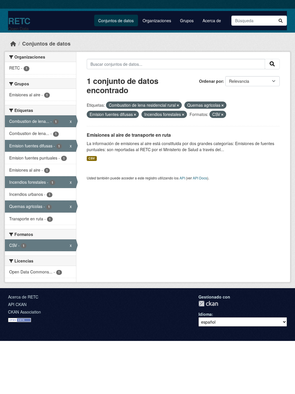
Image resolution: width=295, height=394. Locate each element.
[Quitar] (178, 105)
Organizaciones (157, 20)
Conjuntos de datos (116, 20)
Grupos (187, 20)
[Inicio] (13, 43)
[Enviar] (280, 21)
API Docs (200, 177)
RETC (19, 20)
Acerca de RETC (23, 297)
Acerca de (212, 20)
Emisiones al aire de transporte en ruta (129, 135)
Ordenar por (211, 81)
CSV (91, 158)
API (182, 177)
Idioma (205, 314)
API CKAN (17, 304)
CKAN (208, 304)
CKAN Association (24, 312)
